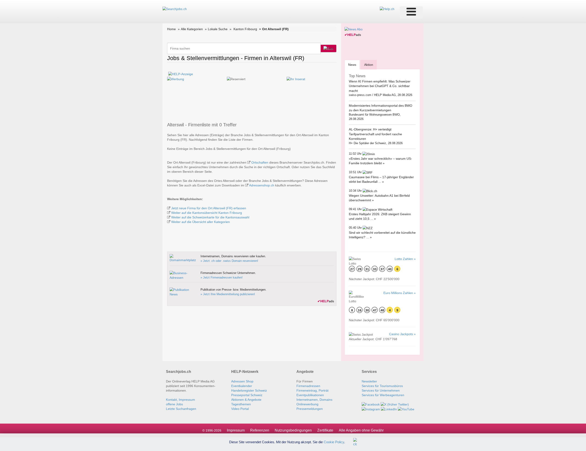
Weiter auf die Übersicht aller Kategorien (200, 222)
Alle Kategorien (192, 29)
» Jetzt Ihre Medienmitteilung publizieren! (228, 294)
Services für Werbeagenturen (383, 395)
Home (171, 29)
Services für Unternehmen (381, 390)
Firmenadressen (308, 386)
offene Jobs (174, 404)
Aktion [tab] (368, 64)
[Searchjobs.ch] (175, 9)
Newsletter (369, 381)
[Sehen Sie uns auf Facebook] (371, 404)
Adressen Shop (242, 381)
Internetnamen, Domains (314, 399)
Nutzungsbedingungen (293, 430)
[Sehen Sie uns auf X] (395, 404)
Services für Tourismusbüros (382, 386)
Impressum (236, 430)
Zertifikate (325, 430)
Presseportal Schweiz (246, 395)
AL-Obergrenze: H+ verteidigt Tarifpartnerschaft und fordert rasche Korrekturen (375, 134)
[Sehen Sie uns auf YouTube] (406, 409)
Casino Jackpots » (402, 334)
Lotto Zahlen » (405, 259)
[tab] (352, 64)
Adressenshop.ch (261, 185)
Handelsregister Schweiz (249, 390)
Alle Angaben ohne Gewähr (361, 430)
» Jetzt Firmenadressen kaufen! (222, 277)
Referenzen (259, 430)
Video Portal (240, 409)
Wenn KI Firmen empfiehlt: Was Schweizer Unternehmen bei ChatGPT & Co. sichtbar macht (379, 86)
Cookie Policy (334, 442)
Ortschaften (259, 162)
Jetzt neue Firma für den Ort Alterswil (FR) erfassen (208, 208)
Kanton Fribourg (245, 29)
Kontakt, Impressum (180, 399)
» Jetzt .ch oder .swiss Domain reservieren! (229, 261)
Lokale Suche (218, 29)
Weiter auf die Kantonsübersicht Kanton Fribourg (206, 213)
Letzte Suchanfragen (181, 409)
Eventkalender (241, 386)
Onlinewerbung (307, 404)
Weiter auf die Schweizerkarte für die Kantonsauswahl (210, 217)
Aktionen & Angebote (246, 399)
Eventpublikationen (310, 395)
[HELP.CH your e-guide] (387, 9)
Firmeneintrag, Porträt (312, 390)
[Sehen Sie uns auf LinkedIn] (389, 409)
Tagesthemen (241, 404)
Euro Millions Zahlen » (399, 293)
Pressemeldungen (309, 409)
